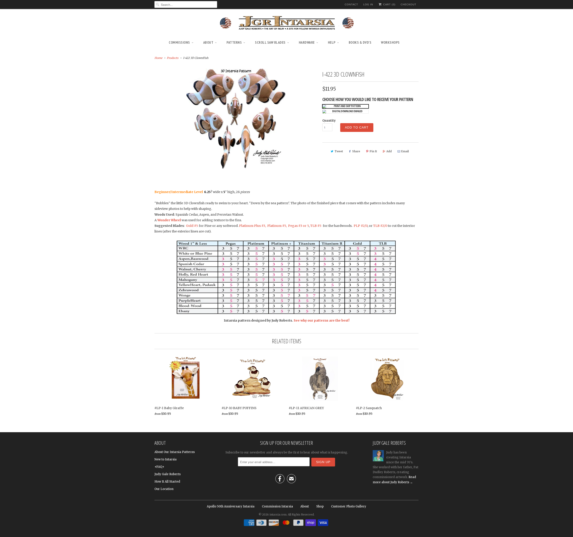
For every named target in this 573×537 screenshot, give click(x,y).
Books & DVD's (360, 42)
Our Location (163, 489)
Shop (320, 506)
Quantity (329, 120)
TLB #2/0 (380, 226)
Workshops (390, 42)
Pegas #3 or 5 (298, 226)
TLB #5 (315, 226)
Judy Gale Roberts (167, 474)
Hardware (307, 42)
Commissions (179, 42)
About (208, 42)
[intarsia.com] (286, 23)
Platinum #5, (277, 226)
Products (172, 58)
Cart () (389, 4)
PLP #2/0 (361, 226)
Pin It (373, 151)
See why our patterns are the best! (321, 320)
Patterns (234, 42)
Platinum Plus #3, (252, 226)
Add (389, 151)
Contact (351, 4)
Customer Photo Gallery (348, 506)
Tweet (339, 151)
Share (356, 151)
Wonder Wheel (169, 220)
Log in (368, 4)
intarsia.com (277, 514)
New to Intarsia (165, 459)
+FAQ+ (159, 467)
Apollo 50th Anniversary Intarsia (230, 506)
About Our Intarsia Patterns (174, 452)
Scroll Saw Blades (270, 42)
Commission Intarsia (277, 506)
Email (405, 151)
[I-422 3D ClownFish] (236, 119)
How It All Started (167, 481)
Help (332, 42)
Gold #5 (192, 226)
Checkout (408, 4)
